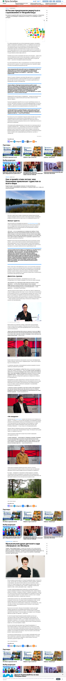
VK (50, 1)
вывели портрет (18, 419)
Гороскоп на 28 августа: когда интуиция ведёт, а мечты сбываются (37, 4)
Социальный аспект (9, 541)
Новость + (7, 8)
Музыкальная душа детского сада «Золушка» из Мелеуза (21, 4)
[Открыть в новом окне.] (10, 141)
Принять (58, 679)
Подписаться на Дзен (39, 1)
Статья (4, 3)
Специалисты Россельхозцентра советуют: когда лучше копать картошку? (51, 4)
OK (53, 1)
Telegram (58, 1)
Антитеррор (45, 1)
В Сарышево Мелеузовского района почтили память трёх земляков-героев (33, 6)
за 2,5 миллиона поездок (33, 223)
